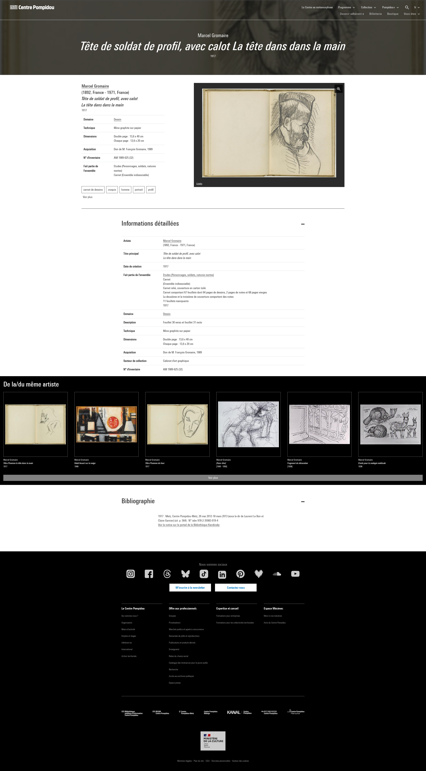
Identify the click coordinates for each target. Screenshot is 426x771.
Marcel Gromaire (95, 86)
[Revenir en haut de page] (418, 763)
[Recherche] (407, 7)
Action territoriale (128, 656)
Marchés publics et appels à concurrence (186, 629)
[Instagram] (130, 575)
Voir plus (213, 477)
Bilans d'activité (128, 629)
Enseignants (174, 649)
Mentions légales (184, 761)
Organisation (126, 622)
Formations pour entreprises (228, 615)
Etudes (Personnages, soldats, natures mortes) (188, 275)
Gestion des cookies (240, 761)
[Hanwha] (296, 715)
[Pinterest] (240, 575)
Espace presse (175, 682)
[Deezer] (259, 575)
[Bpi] (134, 715)
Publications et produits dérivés (182, 642)
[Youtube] (295, 575)
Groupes (172, 615)
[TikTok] (204, 575)
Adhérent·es (126, 642)
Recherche (173, 669)
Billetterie (375, 13)
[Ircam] (163, 715)
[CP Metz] (189, 715)
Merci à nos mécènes (273, 615)
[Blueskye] (185, 575)
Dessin (117, 119)
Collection (367, 7)
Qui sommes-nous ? (129, 615)
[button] (213, 223)
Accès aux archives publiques (181, 676)
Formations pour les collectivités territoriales (235, 622)
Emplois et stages (128, 636)
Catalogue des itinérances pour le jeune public (188, 662)
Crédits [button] (199, 183)
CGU (208, 761)
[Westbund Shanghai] (271, 715)
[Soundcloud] (277, 575)
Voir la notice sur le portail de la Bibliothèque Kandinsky (188, 525)
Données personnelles (221, 761)
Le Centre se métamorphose (318, 7)
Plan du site (199, 761)
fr (415, 7)
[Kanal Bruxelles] (241, 715)
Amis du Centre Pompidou (275, 622)
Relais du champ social (178, 656)
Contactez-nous (236, 587)
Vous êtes (410, 13)
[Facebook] (149, 575)
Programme (345, 7)
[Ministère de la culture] (213, 741)
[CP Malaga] (213, 715)
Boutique (394, 13)
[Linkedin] (222, 575)
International (126, 649)
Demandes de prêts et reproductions (184, 636)
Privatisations (174, 622)
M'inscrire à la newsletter (190, 587)
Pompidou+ (389, 7)
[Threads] (167, 575)
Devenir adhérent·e (353, 13)
